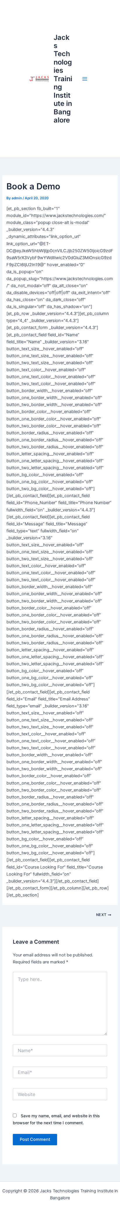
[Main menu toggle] (85, 79)
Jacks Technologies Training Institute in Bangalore (63, 78)
